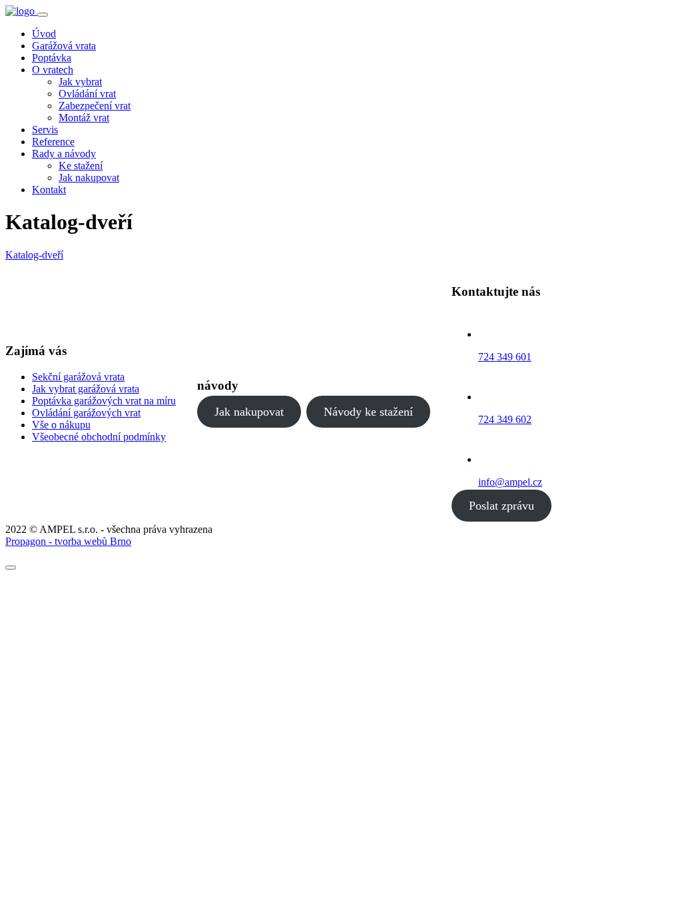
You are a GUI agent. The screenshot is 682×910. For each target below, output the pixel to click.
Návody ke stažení (368, 411)
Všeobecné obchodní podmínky (99, 436)
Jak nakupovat (249, 411)
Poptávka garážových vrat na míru (104, 400)
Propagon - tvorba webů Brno (68, 541)
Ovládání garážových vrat (86, 412)
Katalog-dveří (34, 254)
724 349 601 (504, 356)
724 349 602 (504, 419)
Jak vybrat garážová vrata (85, 388)
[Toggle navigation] (42, 15)
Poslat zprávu (501, 505)
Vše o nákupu (61, 424)
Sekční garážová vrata (78, 376)
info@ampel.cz (510, 482)
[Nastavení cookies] (10, 568)
